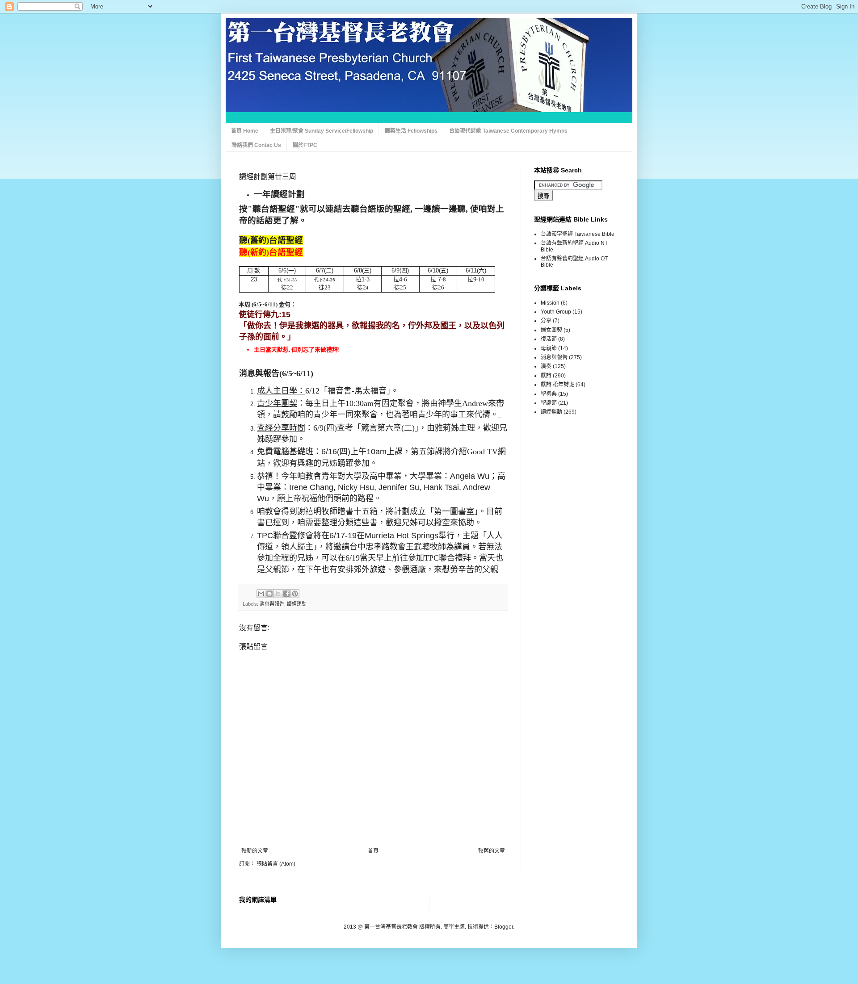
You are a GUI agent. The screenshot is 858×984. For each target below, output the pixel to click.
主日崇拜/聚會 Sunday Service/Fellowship (321, 131)
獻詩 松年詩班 (557, 384)
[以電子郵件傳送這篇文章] (261, 593)
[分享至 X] (277, 593)
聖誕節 (549, 403)
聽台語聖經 (273, 209)
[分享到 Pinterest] (294, 593)
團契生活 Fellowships (411, 131)
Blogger (503, 927)
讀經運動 (297, 604)
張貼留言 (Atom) (276, 864)
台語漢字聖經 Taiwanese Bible (577, 234)
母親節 (549, 348)
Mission (550, 303)
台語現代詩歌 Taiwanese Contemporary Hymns (508, 131)
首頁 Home (244, 131)
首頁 (373, 851)
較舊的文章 (491, 851)
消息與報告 (272, 604)
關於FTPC (305, 145)
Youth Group (556, 312)
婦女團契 (551, 330)
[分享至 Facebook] (286, 593)
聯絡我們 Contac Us (256, 145)
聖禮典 (549, 394)
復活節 (549, 339)
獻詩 (546, 376)
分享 (546, 321)
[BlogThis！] (269, 593)
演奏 (546, 366)
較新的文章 (254, 851)
